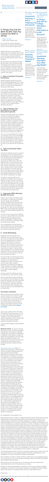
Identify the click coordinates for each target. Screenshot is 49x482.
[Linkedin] (33, 2)
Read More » (28, 39)
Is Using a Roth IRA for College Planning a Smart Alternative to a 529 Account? (42, 27)
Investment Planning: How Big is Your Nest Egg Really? (42, 60)
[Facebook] (26, 2)
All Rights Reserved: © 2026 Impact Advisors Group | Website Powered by (19, 476)
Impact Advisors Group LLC (7, 348)
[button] (24, 8)
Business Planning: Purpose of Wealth (29, 58)
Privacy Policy (4, 473)
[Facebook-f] (2, 479)
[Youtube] (36, 2)
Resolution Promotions (42, 476)
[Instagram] (30, 2)
